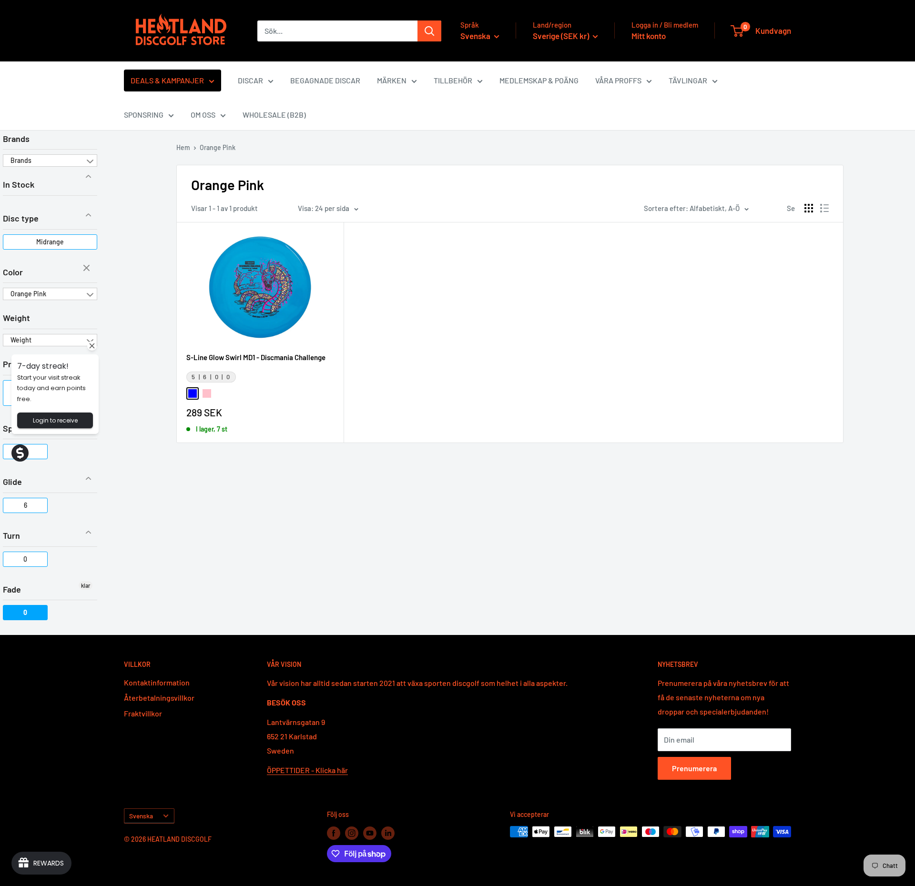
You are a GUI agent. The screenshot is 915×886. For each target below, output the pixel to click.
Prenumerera (694, 768)
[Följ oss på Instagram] (351, 832)
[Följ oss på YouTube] (369, 832)
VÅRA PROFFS (618, 80)
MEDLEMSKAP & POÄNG (539, 80)
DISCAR (250, 80)
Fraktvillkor (143, 713)
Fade (12, 589)
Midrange (50, 242)
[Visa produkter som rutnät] (808, 208)
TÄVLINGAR (688, 80)
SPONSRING (143, 114)
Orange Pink (28, 294)
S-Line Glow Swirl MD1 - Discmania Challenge (255, 357)
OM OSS (203, 114)
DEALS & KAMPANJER (167, 80)
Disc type (21, 218)
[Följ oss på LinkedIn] (388, 832)
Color (13, 272)
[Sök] (429, 30)
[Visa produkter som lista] (824, 208)
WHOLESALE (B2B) (274, 114)
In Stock (18, 184)
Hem (183, 147)
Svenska (141, 816)
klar (87, 268)
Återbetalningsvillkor (159, 697)
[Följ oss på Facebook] (333, 832)
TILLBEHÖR (453, 80)
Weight (16, 317)
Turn (11, 535)
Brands (16, 138)
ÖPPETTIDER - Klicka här (307, 770)
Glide (12, 481)
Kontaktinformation (157, 682)
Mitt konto (648, 35)
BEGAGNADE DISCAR (325, 80)
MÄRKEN (392, 80)
